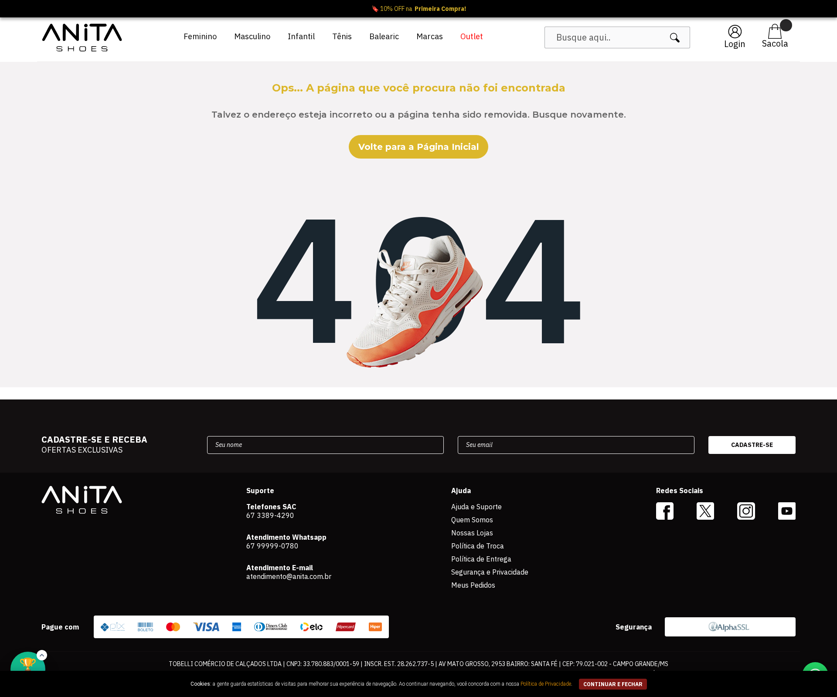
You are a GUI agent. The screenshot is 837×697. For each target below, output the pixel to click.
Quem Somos (472, 519)
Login (734, 44)
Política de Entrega (481, 559)
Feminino (200, 36)
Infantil (301, 36)
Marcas (429, 36)
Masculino (252, 36)
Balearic (384, 36)
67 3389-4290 (270, 515)
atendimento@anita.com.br (288, 576)
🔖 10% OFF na (418, 9)
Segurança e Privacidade (489, 572)
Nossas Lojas (472, 532)
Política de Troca (477, 545)
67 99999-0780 (272, 545)
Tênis (342, 36)
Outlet (471, 36)
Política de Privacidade (546, 684)
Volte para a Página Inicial (418, 147)
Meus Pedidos (473, 585)
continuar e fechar (613, 684)
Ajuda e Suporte (476, 506)
